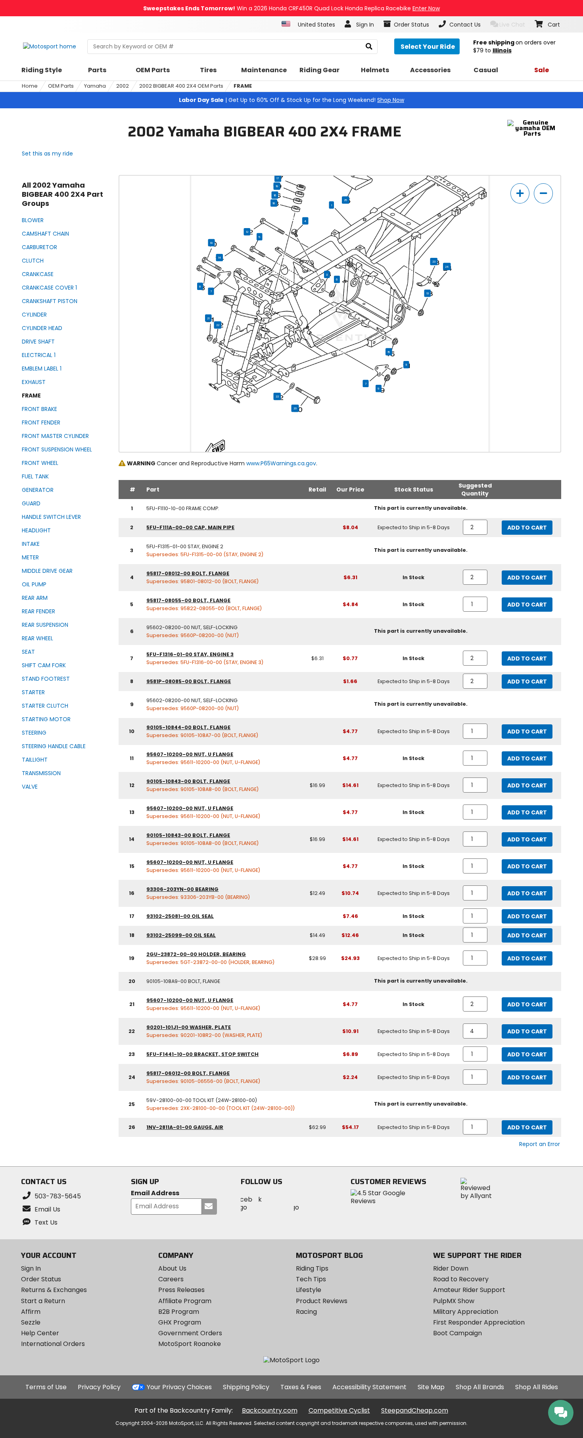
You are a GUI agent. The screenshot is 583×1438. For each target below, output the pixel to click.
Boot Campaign (457, 1333)
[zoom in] (519, 193)
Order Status (41, 1279)
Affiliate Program (184, 1301)
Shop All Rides (536, 1387)
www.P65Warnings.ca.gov (281, 463)
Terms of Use (46, 1387)
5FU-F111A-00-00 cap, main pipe (190, 527)
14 (219, 257)
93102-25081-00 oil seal (180, 916)
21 (208, 318)
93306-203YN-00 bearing (182, 889)
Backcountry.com (269, 1410)
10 (211, 243)
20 (295, 408)
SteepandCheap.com (414, 1410)
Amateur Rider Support (469, 1289)
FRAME (243, 86)
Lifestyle (308, 1289)
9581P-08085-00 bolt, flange (188, 681)
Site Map (431, 1387)
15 (388, 352)
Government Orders (190, 1333)
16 (275, 195)
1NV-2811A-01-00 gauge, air (184, 1127)
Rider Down (450, 1268)
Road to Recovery (461, 1279)
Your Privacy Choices (179, 1387)
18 (273, 203)
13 (427, 293)
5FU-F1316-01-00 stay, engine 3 (190, 654)
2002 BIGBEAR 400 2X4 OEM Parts (181, 86)
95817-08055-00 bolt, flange (188, 600)
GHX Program (179, 1322)
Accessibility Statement (369, 1387)
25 (345, 200)
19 (277, 186)
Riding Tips (312, 1268)
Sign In (31, 1268)
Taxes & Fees (300, 1387)
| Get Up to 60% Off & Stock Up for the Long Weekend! (291, 100)
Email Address (155, 1193)
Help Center (40, 1333)
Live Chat (512, 25)
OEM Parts (61, 86)
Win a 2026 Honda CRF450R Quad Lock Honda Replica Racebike (291, 8)
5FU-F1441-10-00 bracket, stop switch (202, 1054)
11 (406, 365)
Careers (171, 1279)
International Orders (53, 1343)
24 (447, 267)
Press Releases (181, 1289)
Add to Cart (527, 528)
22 (217, 325)
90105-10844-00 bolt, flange (188, 727)
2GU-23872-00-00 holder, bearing (196, 954)
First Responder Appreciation (479, 1322)
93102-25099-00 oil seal (181, 935)
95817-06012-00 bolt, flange (188, 1073)
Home (30, 86)
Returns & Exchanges (54, 1289)
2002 (122, 86)
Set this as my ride (47, 153)
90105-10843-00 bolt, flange (188, 781)
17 (277, 178)
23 (433, 261)
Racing (306, 1311)
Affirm (30, 1311)
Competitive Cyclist (339, 1410)
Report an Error (539, 1144)
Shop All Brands (480, 1387)
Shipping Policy (246, 1387)
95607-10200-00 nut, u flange (189, 754)
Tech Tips (311, 1279)
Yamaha (95, 86)
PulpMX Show (453, 1301)
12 (247, 232)
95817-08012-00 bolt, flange (187, 573)
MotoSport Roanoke (189, 1343)
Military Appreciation (465, 1311)
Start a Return (43, 1301)
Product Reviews (321, 1301)
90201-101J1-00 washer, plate (188, 1027)
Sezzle (30, 1322)
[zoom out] (543, 193)
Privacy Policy (99, 1387)
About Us (172, 1268)
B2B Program (178, 1311)
